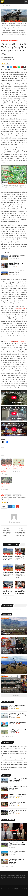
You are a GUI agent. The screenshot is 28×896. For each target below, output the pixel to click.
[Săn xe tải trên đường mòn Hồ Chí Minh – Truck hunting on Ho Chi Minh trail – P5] (4, 780)
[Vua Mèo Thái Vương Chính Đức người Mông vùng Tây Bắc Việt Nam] (20, 567)
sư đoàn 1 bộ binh (11, 499)
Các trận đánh (13, 40)
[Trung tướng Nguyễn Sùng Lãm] (4, 724)
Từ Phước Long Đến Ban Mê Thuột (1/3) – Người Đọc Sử (15, 758)
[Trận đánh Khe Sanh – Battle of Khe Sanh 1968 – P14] (4, 707)
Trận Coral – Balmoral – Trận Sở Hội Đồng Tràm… (17, 811)
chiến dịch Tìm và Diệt (12, 497)
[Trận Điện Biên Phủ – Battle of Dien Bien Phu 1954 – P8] (4, 257)
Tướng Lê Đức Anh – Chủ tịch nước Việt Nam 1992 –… (17, 803)
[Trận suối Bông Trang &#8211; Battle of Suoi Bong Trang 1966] (18, 462)
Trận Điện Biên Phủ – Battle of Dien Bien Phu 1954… (17, 255)
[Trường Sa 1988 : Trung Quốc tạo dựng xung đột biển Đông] (4, 796)
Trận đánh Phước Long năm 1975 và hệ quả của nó (13, 759)
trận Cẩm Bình (20, 308)
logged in (9, 609)
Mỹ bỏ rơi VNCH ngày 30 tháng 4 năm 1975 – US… (18, 787)
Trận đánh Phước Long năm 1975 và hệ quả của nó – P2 (14, 748)
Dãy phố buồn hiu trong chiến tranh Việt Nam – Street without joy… (17, 844)
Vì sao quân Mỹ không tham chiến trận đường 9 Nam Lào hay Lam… (17, 715)
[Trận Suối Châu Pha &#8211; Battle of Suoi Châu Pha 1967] (6, 480)
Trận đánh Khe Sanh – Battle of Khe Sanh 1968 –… (17, 706)
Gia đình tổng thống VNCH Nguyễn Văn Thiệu (16, 263)
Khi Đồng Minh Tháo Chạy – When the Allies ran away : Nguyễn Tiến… (16, 861)
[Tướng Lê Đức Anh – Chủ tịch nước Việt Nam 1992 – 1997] (4, 804)
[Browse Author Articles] (14, 517)
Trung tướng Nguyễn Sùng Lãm (17, 722)
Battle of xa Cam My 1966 (17, 495)
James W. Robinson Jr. (21, 497)
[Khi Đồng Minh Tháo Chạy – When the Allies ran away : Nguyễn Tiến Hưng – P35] (4, 861)
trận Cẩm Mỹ (9, 341)
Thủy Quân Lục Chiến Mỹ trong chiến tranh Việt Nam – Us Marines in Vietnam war (20, 534)
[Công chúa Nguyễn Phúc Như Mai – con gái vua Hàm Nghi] (20, 585)
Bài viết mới (5, 40)
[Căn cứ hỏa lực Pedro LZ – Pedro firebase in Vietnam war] (4, 273)
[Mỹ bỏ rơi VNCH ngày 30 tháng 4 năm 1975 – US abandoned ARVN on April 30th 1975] (4, 788)
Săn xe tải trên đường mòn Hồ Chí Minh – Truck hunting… (18, 779)
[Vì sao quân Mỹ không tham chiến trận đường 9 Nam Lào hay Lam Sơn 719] (4, 715)
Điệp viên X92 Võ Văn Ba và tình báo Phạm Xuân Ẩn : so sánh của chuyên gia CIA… (13, 834)
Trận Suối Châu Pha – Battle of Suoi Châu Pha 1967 (6, 485)
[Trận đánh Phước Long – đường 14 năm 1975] (4, 853)
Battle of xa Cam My (20, 341)
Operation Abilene (4, 499)
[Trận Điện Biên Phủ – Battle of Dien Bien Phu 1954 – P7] (8, 585)
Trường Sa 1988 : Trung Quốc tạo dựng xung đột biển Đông (18, 795)
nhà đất (25, 888)
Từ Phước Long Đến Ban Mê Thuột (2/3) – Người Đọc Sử (15, 746)
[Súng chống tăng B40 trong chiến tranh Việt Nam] (4, 732)
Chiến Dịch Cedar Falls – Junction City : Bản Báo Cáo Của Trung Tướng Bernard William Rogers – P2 (6, 468)
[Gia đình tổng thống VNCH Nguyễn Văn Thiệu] (4, 265)
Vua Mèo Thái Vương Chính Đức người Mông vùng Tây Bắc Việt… (13, 688)
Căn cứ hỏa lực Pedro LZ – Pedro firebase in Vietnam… (17, 271)
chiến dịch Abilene (4, 497)
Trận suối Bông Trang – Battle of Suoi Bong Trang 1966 (18, 467)
